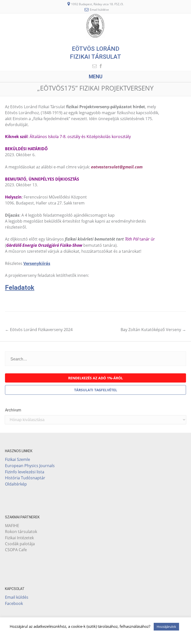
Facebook (14, 603)
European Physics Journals (30, 465)
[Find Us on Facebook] (99, 66)
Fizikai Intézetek (19, 537)
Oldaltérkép (16, 484)
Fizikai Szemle (17, 459)
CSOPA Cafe (16, 549)
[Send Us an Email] (93, 66)
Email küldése (99, 9)
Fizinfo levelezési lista (24, 472)
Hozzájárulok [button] (166, 626)
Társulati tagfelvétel (95, 390)
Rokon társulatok (21, 531)
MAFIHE (12, 525)
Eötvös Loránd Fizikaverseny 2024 (39, 329)
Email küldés (16, 597)
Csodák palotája (20, 543)
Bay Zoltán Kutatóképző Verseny (153, 329)
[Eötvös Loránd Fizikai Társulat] (95, 36)
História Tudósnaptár (25, 478)
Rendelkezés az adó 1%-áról (95, 378)
